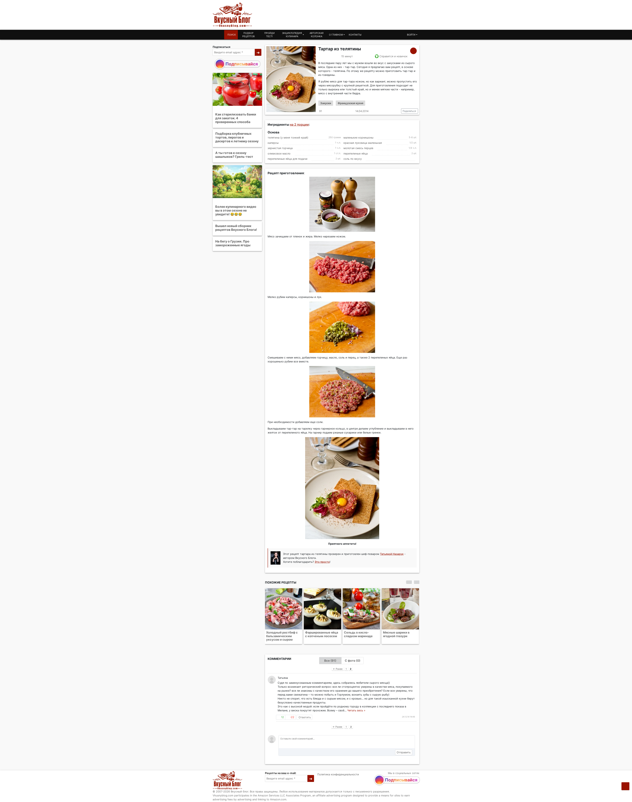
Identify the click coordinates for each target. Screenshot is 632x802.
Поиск (231, 34)
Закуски (325, 103)
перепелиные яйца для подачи (287, 158)
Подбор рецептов (248, 35)
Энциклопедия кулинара (292, 35)
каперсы (273, 142)
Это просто (322, 562)
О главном (336, 34)
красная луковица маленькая (362, 142)
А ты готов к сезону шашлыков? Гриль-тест (234, 155)
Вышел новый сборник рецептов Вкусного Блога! (236, 228)
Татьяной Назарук (392, 554)
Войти (411, 34)
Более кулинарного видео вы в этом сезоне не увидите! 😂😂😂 (235, 210)
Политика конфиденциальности (338, 774)
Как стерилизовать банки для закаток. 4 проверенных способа (235, 118)
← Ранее (337, 668)
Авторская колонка (316, 35)
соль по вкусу (352, 158)
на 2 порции (299, 125)
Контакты (355, 34)
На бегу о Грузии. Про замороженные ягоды (232, 243)
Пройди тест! (269, 35)
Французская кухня (350, 103)
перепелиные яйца (355, 153)
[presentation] (408, 582)
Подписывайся (241, 63)
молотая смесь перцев (358, 148)
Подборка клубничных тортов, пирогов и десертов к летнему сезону (237, 137)
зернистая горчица (280, 148)
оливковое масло (279, 153)
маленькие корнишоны (358, 137)
